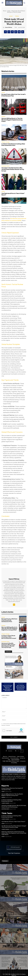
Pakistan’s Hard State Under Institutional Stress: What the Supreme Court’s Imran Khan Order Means (13, 833)
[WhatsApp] (15, 31)
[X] (8, 31)
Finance (3, 116)
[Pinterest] (12, 31)
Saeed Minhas (8, 27)
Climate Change (5, 142)
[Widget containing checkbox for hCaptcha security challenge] (12, 730)
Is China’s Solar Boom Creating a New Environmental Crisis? (13, 144)
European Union (5, 641)
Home (4, 10)
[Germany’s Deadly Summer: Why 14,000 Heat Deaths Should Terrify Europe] (14, 156)
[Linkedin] (19, 31)
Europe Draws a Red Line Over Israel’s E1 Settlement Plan (13, 95)
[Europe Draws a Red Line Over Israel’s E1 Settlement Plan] (14, 83)
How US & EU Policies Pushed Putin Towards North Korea (20, 687)
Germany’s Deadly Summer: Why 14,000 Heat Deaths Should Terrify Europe (12, 169)
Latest (8, 10)
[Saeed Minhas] (14, 573)
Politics (17, 16)
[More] (21, 750)
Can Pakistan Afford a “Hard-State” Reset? (13, 194)
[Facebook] (5, 31)
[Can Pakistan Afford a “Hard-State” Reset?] (14, 182)
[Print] (22, 31)
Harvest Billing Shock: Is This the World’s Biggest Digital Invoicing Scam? (11, 120)
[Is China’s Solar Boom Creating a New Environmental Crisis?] (14, 132)
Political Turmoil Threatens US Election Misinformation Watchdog (7, 688)
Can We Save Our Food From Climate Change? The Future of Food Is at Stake (13, 826)
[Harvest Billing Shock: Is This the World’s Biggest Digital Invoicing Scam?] (14, 107)
